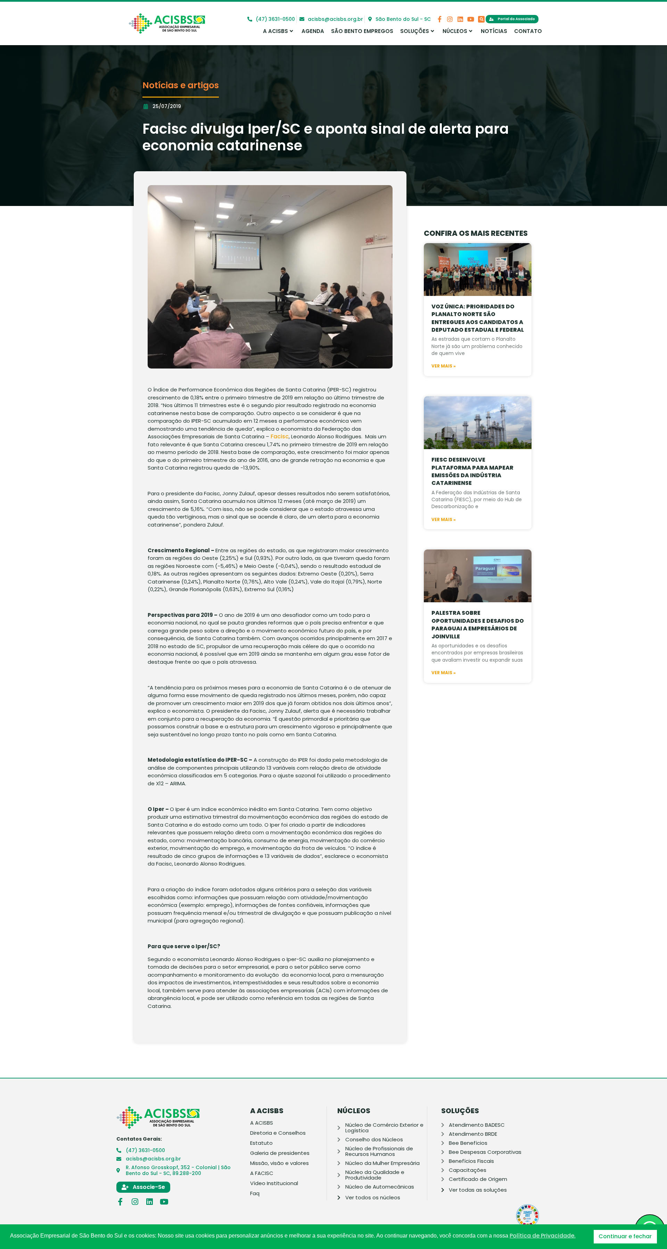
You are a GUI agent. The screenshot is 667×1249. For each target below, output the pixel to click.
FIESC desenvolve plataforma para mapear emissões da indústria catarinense (472, 471)
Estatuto (261, 1143)
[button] (481, 19)
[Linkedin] (460, 19)
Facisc (280, 436)
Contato (528, 31)
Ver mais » (443, 366)
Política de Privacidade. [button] (543, 1236)
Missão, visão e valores (279, 1163)
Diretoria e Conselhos (278, 1133)
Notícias (494, 31)
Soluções (414, 31)
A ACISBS (275, 31)
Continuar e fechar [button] (625, 1236)
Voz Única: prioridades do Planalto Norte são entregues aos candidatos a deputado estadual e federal (477, 318)
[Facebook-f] (439, 19)
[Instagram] (450, 19)
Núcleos (455, 31)
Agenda (313, 31)
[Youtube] (471, 19)
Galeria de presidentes (280, 1153)
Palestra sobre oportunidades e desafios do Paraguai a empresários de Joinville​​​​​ (477, 624)
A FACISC (261, 1173)
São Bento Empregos (362, 31)
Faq (255, 1193)
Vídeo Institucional (274, 1183)
